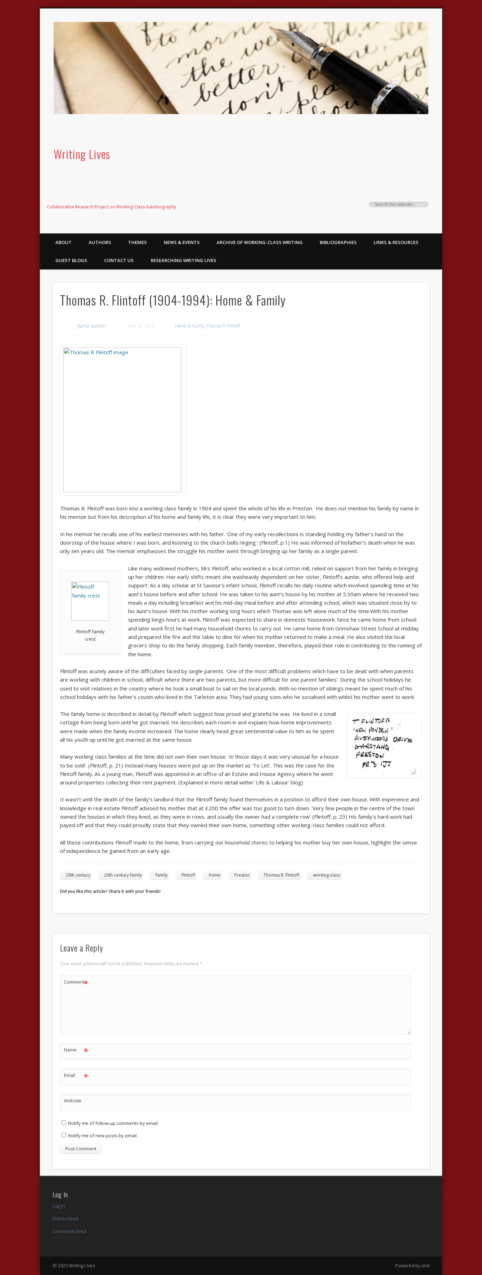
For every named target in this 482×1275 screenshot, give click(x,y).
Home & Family (189, 326)
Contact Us (119, 260)
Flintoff (188, 875)
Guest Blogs (71, 260)
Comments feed (69, 1231)
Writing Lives (82, 154)
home (215, 875)
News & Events (182, 242)
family (162, 875)
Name (76, 1050)
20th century (78, 875)
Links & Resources (396, 242)
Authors (100, 242)
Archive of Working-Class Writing (260, 242)
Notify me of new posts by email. (103, 1135)
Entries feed (65, 1218)
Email (76, 1076)
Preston (242, 875)
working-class (326, 875)
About (63, 242)
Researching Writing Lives (183, 260)
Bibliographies (338, 242)
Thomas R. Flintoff (223, 326)
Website (73, 1100)
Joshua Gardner (92, 326)
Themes (137, 242)
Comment (76, 983)
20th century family (123, 875)
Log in (59, 1206)
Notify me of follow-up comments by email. (113, 1123)
